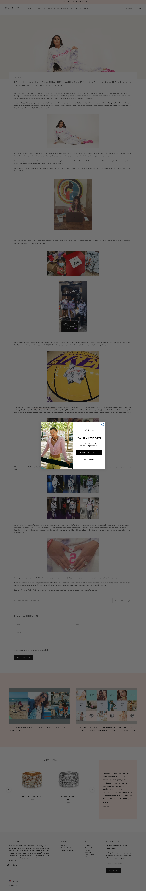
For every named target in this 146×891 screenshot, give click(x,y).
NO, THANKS (89, 459)
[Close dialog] (102, 424)
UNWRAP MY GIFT (89, 452)
